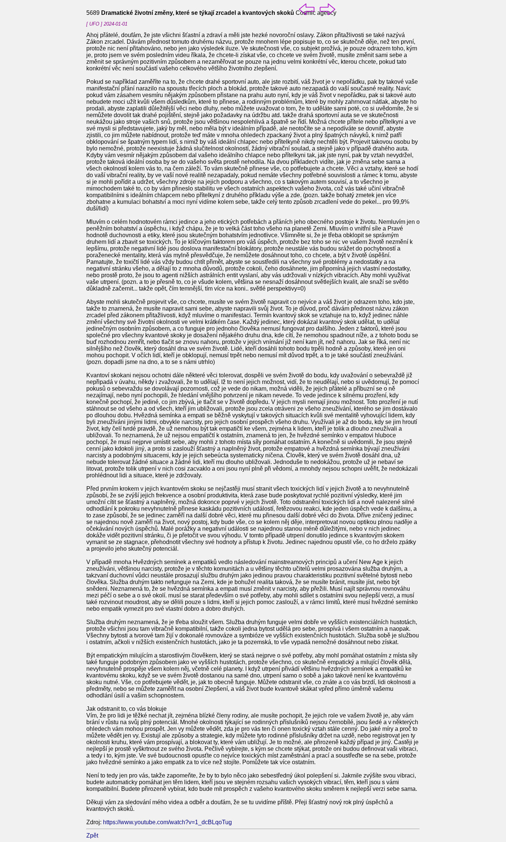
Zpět (92, 835)
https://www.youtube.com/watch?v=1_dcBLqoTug (167, 822)
